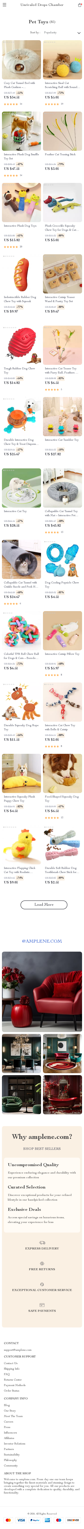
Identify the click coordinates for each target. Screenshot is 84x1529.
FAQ (7, 1374)
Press (7, 1427)
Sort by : (35, 32)
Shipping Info (12, 1369)
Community (11, 1465)
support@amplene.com (18, 1350)
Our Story (10, 1411)
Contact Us (11, 1363)
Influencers (10, 1433)
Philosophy (10, 1460)
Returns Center (13, 1380)
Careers (8, 1422)
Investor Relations (14, 1444)
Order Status (11, 1391)
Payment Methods (15, 1385)
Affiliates (9, 1438)
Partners (9, 1449)
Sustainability (12, 1455)
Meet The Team (13, 1416)
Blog (7, 1405)
